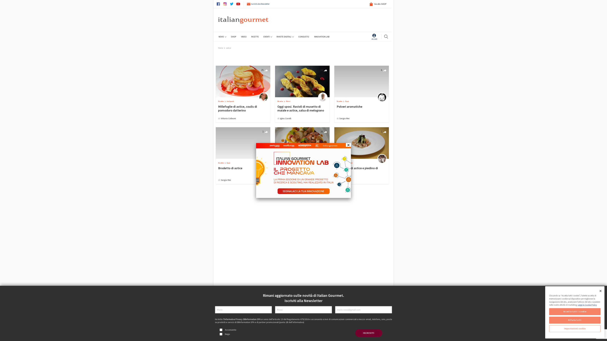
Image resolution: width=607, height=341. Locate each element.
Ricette (221, 101)
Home (220, 48)
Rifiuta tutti (575, 320)
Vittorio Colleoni (228, 118)
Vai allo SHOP (380, 4)
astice (228, 48)
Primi (288, 101)
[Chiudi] (600, 290)
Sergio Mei (344, 118)
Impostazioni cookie (575, 328)
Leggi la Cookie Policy (587, 305)
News (221, 36)
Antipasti (230, 101)
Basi (347, 101)
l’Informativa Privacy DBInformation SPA (242, 319)
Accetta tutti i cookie (574, 311)
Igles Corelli (285, 118)
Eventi (267, 36)
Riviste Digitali (284, 36)
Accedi (374, 39)
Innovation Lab (321, 36)
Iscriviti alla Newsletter (260, 4)
